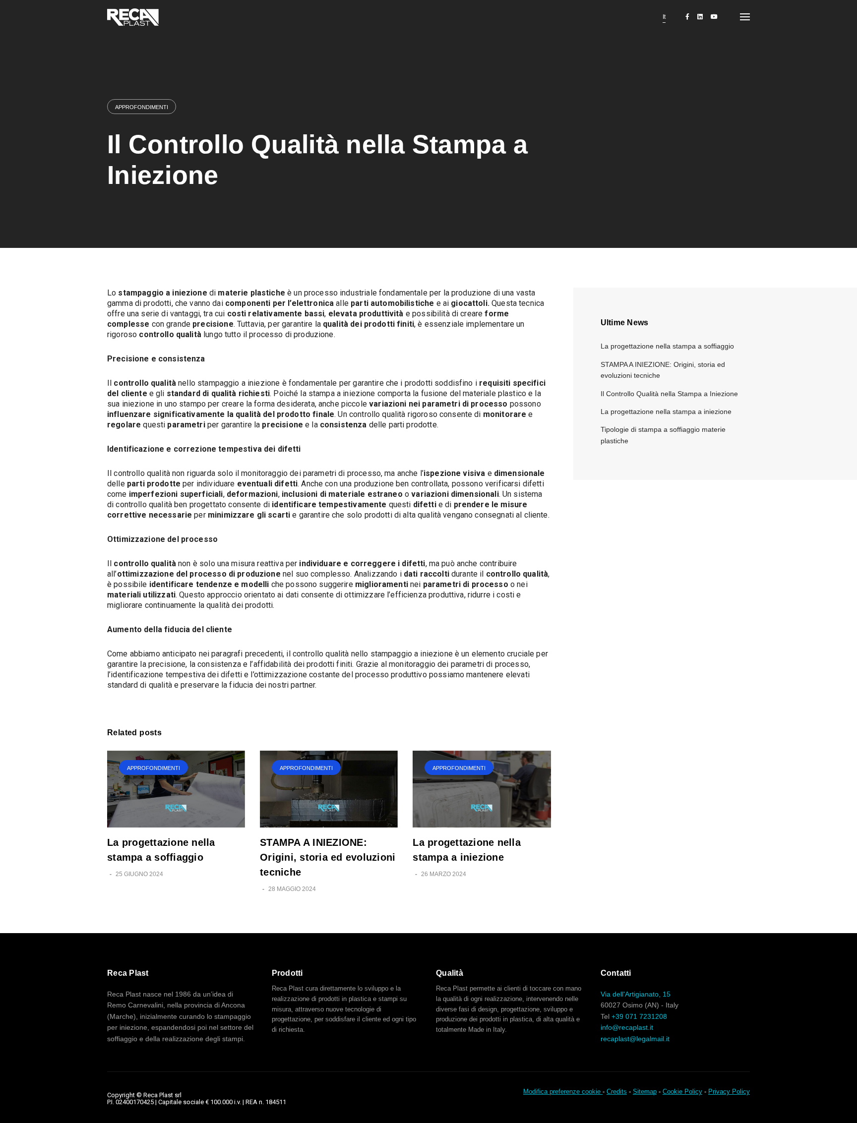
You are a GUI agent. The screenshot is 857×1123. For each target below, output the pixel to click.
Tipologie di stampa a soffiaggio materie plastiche (663, 434)
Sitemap (645, 1091)
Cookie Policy (682, 1091)
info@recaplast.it (627, 1027)
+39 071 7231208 (639, 1016)
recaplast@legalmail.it (635, 1039)
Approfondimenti (141, 107)
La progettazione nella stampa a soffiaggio (667, 346)
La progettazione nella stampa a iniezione (666, 411)
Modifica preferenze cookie (563, 1091)
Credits (617, 1091)
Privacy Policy (729, 1091)
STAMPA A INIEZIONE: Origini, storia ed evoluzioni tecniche (327, 857)
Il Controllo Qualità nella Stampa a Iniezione (669, 394)
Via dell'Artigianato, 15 (636, 994)
